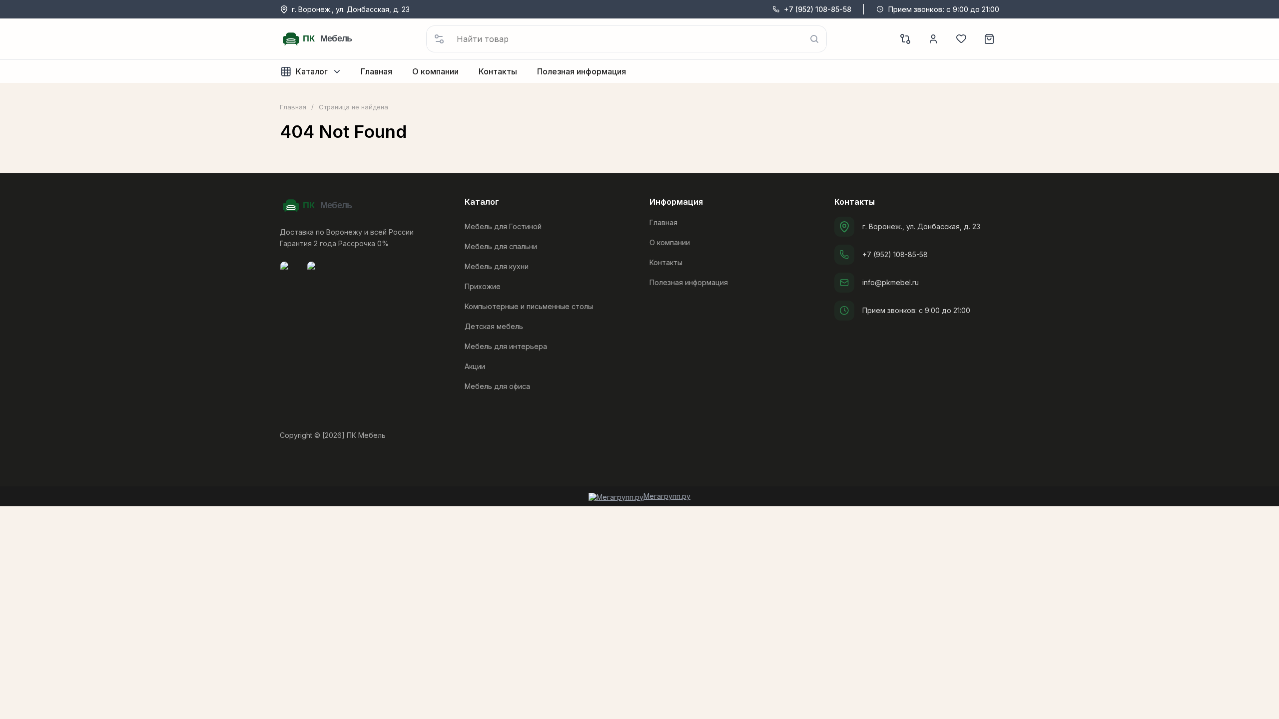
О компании (669, 242)
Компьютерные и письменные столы (529, 306)
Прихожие (483, 286)
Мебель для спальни (501, 246)
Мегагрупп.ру (666, 496)
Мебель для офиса (497, 386)
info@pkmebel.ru (890, 282)
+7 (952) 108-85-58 (817, 9)
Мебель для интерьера (506, 346)
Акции (475, 366)
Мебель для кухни (497, 266)
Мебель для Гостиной (503, 226)
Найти (814, 38)
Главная (293, 107)
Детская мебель (494, 326)
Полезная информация (688, 282)
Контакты (665, 262)
